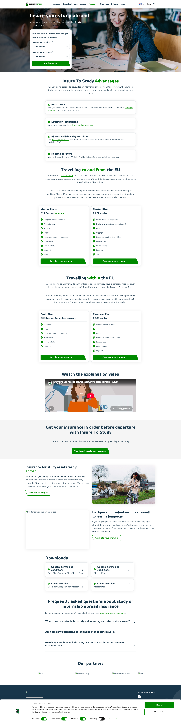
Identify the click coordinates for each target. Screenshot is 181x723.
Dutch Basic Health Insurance (74, 4)
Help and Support (118, 4)
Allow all (159, 705)
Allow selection (159, 712)
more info (60, 213)
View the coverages (38, 492)
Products (92, 4)
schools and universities (81, 125)
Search (149, 4)
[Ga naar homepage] (34, 4)
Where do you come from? (42, 42)
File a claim (104, 4)
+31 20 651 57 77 (60, 139)
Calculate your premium (61, 261)
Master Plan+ (67, 175)
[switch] (64, 718)
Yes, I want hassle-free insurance (90, 451)
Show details (113, 719)
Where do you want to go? (42, 52)
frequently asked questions (112, 613)
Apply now (57, 4)
